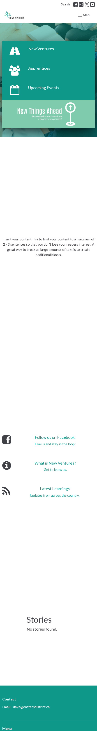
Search (65, 4)
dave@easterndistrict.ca (31, 707)
